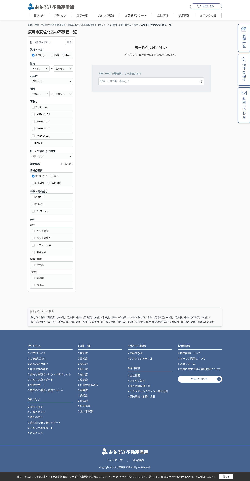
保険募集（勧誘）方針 (142, 396)
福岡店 (84, 390)
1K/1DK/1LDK (42, 114)
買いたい (60, 15)
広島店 (84, 379)
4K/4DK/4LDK (42, 135)
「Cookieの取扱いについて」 (181, 477)
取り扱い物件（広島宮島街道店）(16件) (157, 321)
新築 (56, 55)
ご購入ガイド (37, 412)
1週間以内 (56, 183)
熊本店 (84, 400)
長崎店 (84, 395)
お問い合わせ (208, 15)
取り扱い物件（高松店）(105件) (48, 317)
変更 (69, 42)
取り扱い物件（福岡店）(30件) (82, 321)
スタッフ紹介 (106, 15)
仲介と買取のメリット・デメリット (50, 374)
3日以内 (39, 183)
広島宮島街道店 (89, 385)
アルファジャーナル (141, 358)
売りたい (39, 15)
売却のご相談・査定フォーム (46, 390)
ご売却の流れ (37, 358)
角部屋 (40, 285)
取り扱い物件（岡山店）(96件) (83, 317)
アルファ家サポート (41, 379)
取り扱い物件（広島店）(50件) (191, 317)
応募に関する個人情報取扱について (200, 369)
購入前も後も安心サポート (45, 422)
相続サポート (37, 385)
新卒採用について (190, 353)
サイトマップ (114, 460)
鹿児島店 (85, 406)
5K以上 (39, 143)
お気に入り (208, 6)
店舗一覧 (82, 15)
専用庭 (40, 265)
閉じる (226, 476)
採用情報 (184, 15)
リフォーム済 (44, 245)
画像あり (40, 197)
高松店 (84, 353)
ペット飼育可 (44, 237)
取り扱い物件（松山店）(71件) (119, 317)
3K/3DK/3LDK (42, 128)
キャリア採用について (192, 358)
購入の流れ (36, 417)
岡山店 (84, 369)
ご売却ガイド (37, 353)
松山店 (84, 363)
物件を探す (36, 406)
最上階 (40, 277)
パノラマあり (42, 211)
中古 (67, 55)
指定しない (41, 55)
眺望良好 (41, 252)
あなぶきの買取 (39, 369)
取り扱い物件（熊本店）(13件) (197, 321)
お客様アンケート (136, 15)
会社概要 (135, 375)
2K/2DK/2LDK (42, 121)
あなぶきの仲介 (39, 363)
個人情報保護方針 (140, 386)
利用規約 (138, 460)
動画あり (40, 204)
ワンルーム (41, 107)
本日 (56, 176)
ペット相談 (42, 230)
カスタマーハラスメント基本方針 (149, 391)
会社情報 (162, 15)
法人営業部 (86, 411)
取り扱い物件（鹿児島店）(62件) (155, 317)
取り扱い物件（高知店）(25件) (117, 321)
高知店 (84, 358)
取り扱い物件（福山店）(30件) (47, 321)
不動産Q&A (136, 353)
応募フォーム (187, 363)
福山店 (84, 374)
